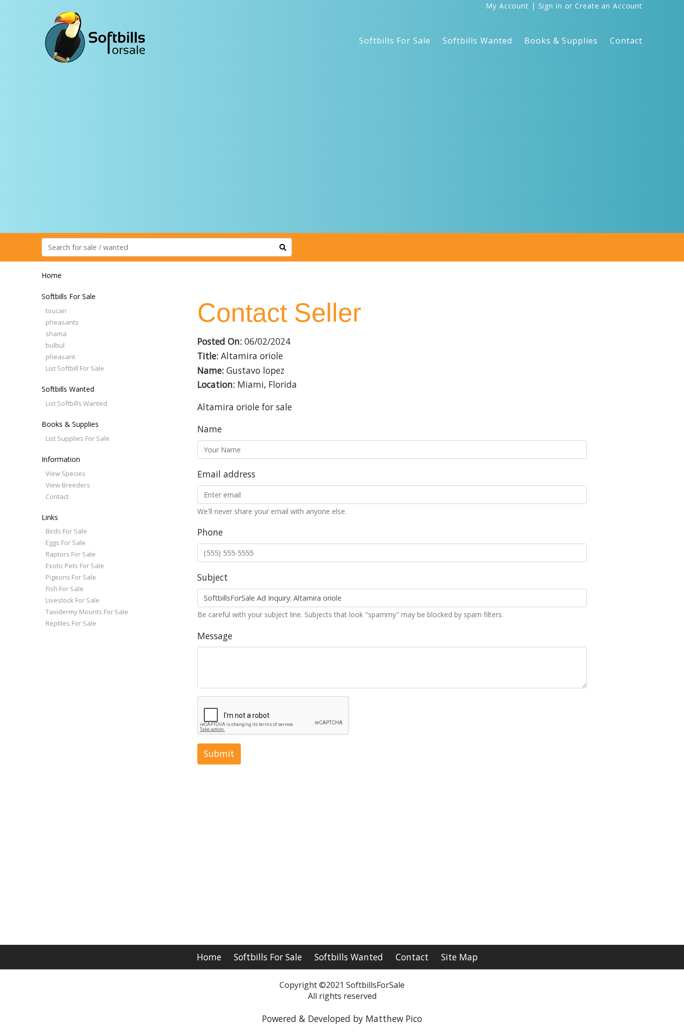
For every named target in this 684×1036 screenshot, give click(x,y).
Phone (210, 532)
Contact (626, 40)
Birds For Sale (66, 531)
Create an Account (608, 6)
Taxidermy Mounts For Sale (87, 611)
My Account (507, 6)
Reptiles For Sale (71, 623)
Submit (219, 753)
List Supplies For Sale (78, 438)
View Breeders (68, 484)
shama (56, 333)
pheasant (60, 356)
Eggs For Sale (66, 542)
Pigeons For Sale (71, 577)
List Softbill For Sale (75, 368)
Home (52, 275)
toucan (56, 310)
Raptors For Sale (71, 554)
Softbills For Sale (395, 40)
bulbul (55, 345)
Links (50, 517)
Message (214, 636)
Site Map (459, 957)
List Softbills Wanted (76, 403)
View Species (66, 473)
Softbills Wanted (477, 40)
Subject (212, 577)
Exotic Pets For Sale (75, 565)
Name (209, 429)
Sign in (550, 6)
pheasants (62, 322)
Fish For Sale (65, 588)
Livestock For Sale (73, 600)
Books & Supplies (561, 40)
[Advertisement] (342, 158)
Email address (226, 474)
